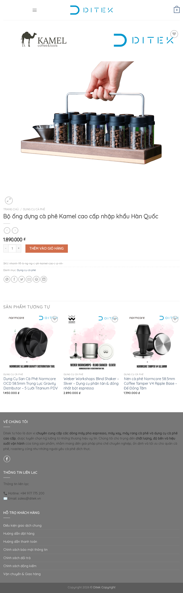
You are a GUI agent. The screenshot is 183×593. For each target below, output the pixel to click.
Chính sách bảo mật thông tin (25, 549)
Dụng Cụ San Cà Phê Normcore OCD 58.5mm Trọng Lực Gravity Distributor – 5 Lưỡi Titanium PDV (30, 383)
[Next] (179, 363)
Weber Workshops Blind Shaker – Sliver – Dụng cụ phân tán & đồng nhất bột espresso (91, 383)
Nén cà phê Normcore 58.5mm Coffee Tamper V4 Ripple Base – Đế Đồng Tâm (150, 383)
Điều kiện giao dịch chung (22, 525)
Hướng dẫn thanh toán (20, 541)
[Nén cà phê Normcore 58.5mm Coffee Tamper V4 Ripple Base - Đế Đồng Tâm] (152, 343)
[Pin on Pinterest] (36, 279)
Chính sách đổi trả (17, 558)
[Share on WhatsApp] (7, 279)
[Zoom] (9, 200)
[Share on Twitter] (21, 279)
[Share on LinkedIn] (43, 279)
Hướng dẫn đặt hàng (18, 533)
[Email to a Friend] (29, 279)
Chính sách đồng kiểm (19, 566)
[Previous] (3, 363)
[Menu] (34, 10)
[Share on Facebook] (14, 279)
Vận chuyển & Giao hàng (22, 574)
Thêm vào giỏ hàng (46, 248)
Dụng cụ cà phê (34, 209)
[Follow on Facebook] (7, 459)
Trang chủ (11, 209)
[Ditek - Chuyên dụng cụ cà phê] (91, 10)
